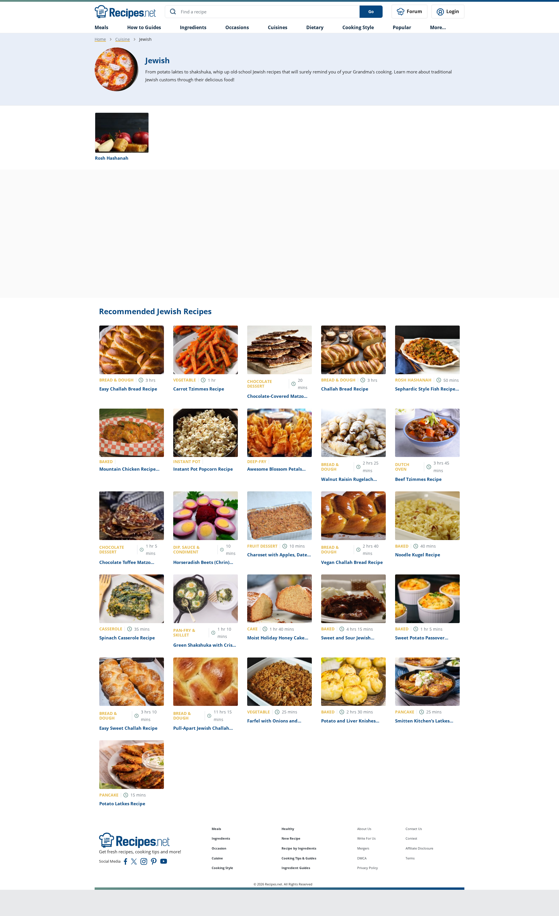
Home (100, 39)
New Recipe (291, 838)
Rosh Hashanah (111, 158)
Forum (414, 11)
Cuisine (122, 39)
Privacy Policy (367, 868)
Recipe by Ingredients (299, 848)
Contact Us (414, 829)
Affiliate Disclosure (419, 848)
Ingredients (193, 27)
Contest (411, 838)
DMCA (362, 858)
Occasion (219, 848)
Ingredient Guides (296, 868)
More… (438, 27)
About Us (364, 829)
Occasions (237, 27)
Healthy (288, 829)
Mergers (363, 848)
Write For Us (366, 838)
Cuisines (277, 27)
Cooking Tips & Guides (299, 858)
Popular (402, 27)
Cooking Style (222, 868)
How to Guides (144, 27)
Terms (410, 858)
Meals (216, 829)
